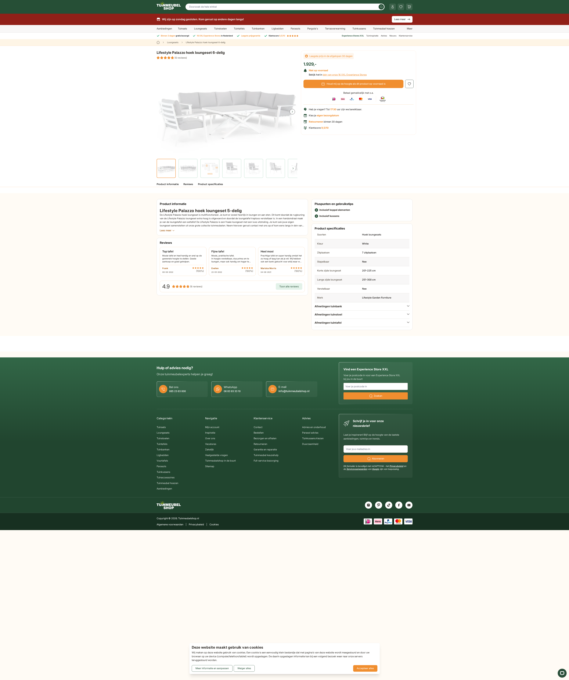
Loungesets (200, 28)
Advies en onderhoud (314, 427)
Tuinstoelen (220, 28)
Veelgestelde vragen (216, 455)
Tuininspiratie (372, 36)
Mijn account (212, 427)
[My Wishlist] (401, 7)
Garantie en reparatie (265, 449)
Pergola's (312, 28)
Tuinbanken (258, 28)
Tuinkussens (359, 28)
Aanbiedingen (164, 28)
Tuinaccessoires (165, 477)
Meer (410, 28)
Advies (384, 36)
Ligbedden (278, 28)
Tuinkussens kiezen (313, 438)
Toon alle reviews (289, 286)
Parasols (295, 28)
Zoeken (378, 395)
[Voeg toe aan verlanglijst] (409, 84)
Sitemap (209, 466)
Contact (258, 427)
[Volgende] (292, 111)
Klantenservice (406, 36)
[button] (172, 58)
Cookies (214, 524)
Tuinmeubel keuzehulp (266, 455)
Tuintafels (239, 28)
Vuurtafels (162, 460)
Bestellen (259, 432)
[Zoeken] (381, 7)
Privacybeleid (396, 466)
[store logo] (169, 5)
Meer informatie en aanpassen (212, 668)
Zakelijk (209, 449)
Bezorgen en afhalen (265, 438)
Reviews (188, 184)
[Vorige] (161, 111)
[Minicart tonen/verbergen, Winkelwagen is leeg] (409, 7)
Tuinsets (182, 28)
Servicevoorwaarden (357, 469)
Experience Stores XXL (353, 36)
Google (375, 469)
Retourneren (260, 443)
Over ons (210, 438)
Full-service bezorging (266, 460)
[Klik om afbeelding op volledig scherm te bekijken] (227, 109)
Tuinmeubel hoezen (384, 28)
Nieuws (392, 36)
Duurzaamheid (310, 443)
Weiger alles (244, 668)
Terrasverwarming (335, 28)
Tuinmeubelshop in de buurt (220, 460)
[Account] (392, 7)
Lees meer (400, 19)
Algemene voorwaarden (170, 524)
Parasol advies (310, 432)
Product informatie (168, 184)
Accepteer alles (365, 668)
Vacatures (210, 443)
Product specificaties (210, 184)
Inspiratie (210, 432)
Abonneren (378, 458)
